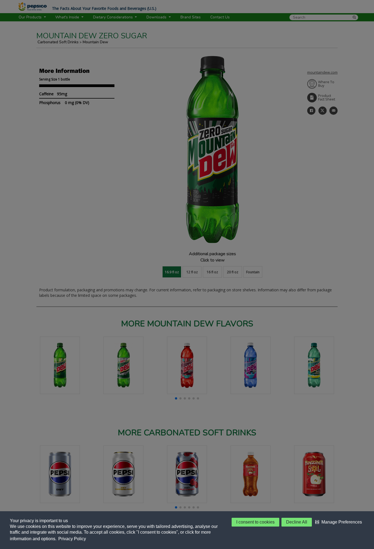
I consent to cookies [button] (255, 522)
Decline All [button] (296, 522)
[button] (338, 522)
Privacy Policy (72, 538)
